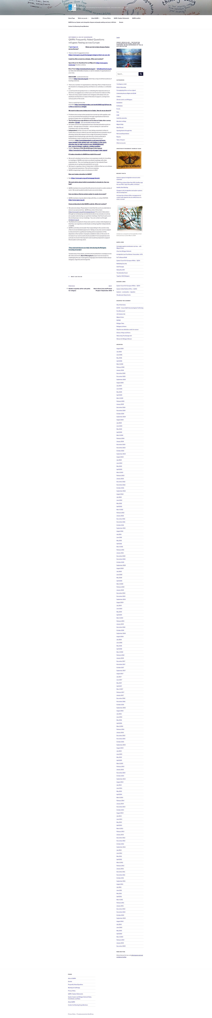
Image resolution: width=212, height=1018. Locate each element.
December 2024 (121, 407)
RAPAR (119, 320)
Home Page (71, 18)
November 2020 (121, 559)
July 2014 (119, 785)
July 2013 (119, 816)
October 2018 (120, 630)
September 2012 (121, 847)
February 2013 (120, 831)
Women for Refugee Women (124, 339)
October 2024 (120, 413)
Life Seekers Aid (121, 314)
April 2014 (119, 794)
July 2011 (119, 887)
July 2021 (119, 534)
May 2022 (119, 503)
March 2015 (120, 763)
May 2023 (119, 466)
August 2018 (120, 636)
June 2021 (119, 537)
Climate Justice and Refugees (124, 99)
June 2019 (119, 608)
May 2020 (119, 577)
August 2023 (120, 457)
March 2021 (120, 546)
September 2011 (121, 881)
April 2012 (119, 859)
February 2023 (120, 475)
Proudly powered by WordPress (85, 1014)
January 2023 (120, 478)
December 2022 (121, 481)
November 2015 (121, 738)
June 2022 (119, 500)
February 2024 (120, 438)
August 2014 (120, 782)
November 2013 (121, 806)
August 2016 (120, 710)
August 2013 (120, 813)
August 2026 (120, 348)
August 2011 (120, 884)
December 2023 (121, 444)
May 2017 (119, 683)
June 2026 (119, 354)
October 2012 (120, 844)
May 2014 (119, 791)
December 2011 (121, 871)
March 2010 (120, 937)
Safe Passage (120, 266)
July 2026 (119, 351)
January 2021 (120, 553)
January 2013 (120, 834)
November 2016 (121, 701)
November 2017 (121, 664)
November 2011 (121, 875)
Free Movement (121, 311)
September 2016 (121, 707)
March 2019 (120, 618)
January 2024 (120, 441)
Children (119, 96)
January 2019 (120, 624)
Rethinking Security (122, 263)
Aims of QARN (72, 978)
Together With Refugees (123, 276)
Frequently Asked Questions (75, 984)
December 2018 (121, 627)
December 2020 (121, 556)
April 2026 (119, 361)
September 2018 (121, 633)
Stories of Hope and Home (123, 332)
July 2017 (119, 676)
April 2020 (119, 580)
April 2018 (119, 649)
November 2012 (121, 840)
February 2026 (120, 367)
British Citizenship (121, 87)
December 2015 (121, 735)
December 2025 (121, 373)
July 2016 (119, 714)
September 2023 (121, 454)
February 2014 (120, 800)
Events (118, 109)
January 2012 (120, 868)
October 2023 (120, 450)
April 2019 (119, 615)
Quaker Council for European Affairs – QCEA (128, 260)
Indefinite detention (122, 118)
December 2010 (121, 909)
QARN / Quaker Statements (121, 18)
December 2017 (121, 661)
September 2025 (121, 379)
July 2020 (119, 571)
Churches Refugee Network (124, 251)
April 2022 (119, 506)
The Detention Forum (122, 273)
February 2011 (120, 902)
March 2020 (120, 584)
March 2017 (120, 689)
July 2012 (119, 850)
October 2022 (120, 488)
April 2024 (119, 432)
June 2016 (119, 717)
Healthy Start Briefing (122, 187)
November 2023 (121, 447)
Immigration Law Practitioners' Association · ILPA (130, 254)
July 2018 (119, 639)
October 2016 (120, 704)
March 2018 (120, 652)
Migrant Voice (120, 317)
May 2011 (119, 893)
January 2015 (120, 769)
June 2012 (119, 853)
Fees (118, 112)
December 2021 (121, 519)
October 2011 (120, 878)
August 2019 (120, 602)
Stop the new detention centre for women (127, 329)
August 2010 (120, 921)
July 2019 (119, 605)
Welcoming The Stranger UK (124, 335)
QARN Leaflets (136, 18)
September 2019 (121, 599)
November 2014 (121, 772)
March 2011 (120, 899)
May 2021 (119, 540)
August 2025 (120, 382)
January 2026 (120, 370)
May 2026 (119, 358)
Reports (119, 136)
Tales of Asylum (121, 140)
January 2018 (120, 658)
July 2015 (119, 751)
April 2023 (119, 469)
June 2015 (119, 754)
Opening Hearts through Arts (124, 130)
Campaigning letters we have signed (126, 90)
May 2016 (119, 720)
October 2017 (120, 667)
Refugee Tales (120, 323)
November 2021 (121, 522)
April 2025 (119, 395)
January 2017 (120, 695)
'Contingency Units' (122, 84)
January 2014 (120, 803)
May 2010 (119, 930)
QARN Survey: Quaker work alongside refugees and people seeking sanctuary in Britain (92, 22)
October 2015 (120, 741)
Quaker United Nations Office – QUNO (127, 289)
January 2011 (120, 906)
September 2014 (121, 779)
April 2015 (119, 760)
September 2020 (121, 565)
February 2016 (120, 729)
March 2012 (120, 862)
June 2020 (119, 574)
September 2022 (121, 491)
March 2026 (120, 364)
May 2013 (119, 822)
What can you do (82, 18)
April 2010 (119, 933)
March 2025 (120, 398)
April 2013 (119, 825)
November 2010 (121, 912)
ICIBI (118, 115)
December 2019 (121, 593)
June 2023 (119, 463)
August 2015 (120, 748)
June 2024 (119, 426)
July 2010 (119, 924)
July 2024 (119, 423)
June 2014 (119, 788)
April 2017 (119, 686)
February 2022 (120, 512)
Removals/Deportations (123, 133)
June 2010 (119, 927)
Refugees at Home (121, 326)
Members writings (121, 121)
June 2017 (119, 680)
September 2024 (121, 416)
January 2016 (120, 732)
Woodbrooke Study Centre (124, 295)
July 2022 (119, 497)
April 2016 (119, 723)
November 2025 (121, 376)
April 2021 (119, 543)
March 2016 (120, 726)
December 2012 (121, 837)
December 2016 (121, 698)
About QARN (94, 18)
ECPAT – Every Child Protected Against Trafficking (130, 308)
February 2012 (120, 865)
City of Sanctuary (121, 304)
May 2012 (119, 856)
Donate (121, 22)
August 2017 (120, 673)
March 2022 (120, 509)
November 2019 (121, 596)
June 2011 (119, 890)
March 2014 (120, 797)
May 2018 (119, 645)
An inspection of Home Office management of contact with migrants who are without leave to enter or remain (129, 197)
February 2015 (120, 766)
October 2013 (120, 810)
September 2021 (121, 528)
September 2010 (121, 918)
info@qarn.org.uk (74, 220)
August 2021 (120, 531)
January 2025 (120, 404)
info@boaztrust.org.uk (104, 69)
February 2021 (120, 550)
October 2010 (120, 915)
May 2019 (119, 611)
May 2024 (119, 429)
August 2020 (120, 568)
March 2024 (120, 435)
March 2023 (120, 472)
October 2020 (120, 562)
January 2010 (120, 943)
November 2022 (121, 485)
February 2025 (120, 401)
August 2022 (120, 494)
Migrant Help (120, 124)
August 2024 (120, 419)
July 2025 (119, 385)
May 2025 (119, 392)
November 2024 (121, 410)
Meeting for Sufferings (74, 987)
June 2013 (119, 819)
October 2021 (120, 525)
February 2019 (120, 621)
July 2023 (119, 460)
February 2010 (120, 940)
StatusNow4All (121, 270)
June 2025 (119, 388)
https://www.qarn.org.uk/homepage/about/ (82, 212)
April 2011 (119, 896)
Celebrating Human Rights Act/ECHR (126, 93)
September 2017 (121, 670)
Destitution (119, 102)
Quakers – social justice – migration (126, 292)
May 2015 (119, 757)
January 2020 (120, 590)
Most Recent (120, 127)
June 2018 (119, 642)
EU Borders (120, 105)
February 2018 (120, 655)
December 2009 (121, 946)
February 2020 (120, 587)
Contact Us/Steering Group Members (78, 26)
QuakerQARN (88, 37)
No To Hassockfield (122, 257)
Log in (118, 37)
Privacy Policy (107, 18)
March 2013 (120, 828)
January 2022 (120, 515)
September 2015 (121, 745)
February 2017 (120, 692)
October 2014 (120, 775)
